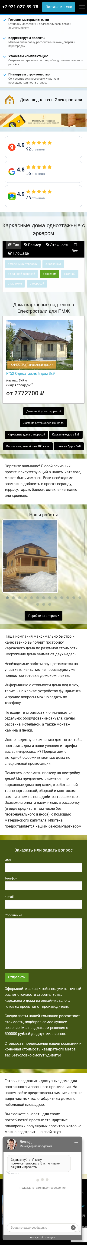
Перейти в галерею (43, 616)
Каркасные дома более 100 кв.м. (28, 446)
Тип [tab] (15, 245)
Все (75, 251)
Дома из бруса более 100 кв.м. (43, 423)
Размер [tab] (34, 245)
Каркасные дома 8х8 (66, 434)
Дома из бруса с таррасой (43, 411)
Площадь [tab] (20, 253)
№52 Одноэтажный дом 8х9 (30, 373)
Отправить (16, 977)
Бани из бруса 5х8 (69, 446)
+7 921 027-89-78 (20, 6)
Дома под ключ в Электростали (51, 99)
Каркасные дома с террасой (26, 434)
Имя (8, 860)
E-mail (9, 897)
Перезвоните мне (59, 7)
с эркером (49, 274)
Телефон (11, 878)
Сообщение (13, 915)
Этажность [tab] (59, 245)
